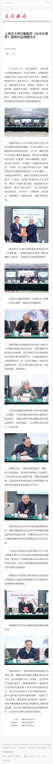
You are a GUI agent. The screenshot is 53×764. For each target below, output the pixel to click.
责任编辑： (15, 726)
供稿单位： (15, 723)
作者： (16, 719)
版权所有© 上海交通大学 (37, 748)
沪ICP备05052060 (9, 748)
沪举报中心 (22, 748)
